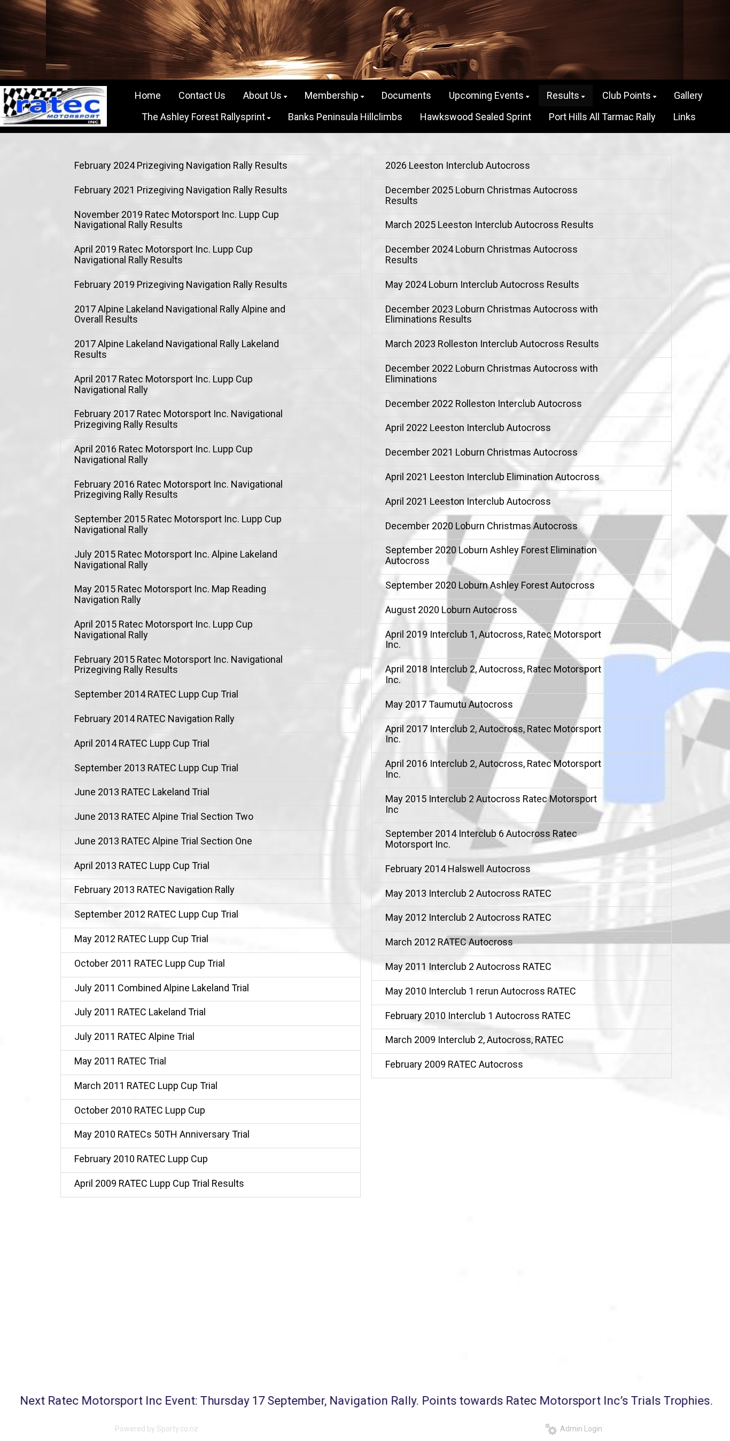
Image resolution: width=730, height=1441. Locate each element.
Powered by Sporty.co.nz (156, 1428)
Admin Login (579, 1428)
